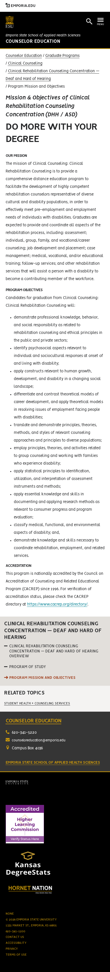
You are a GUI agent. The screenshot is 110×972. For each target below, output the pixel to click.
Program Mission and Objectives (42, 678)
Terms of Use (16, 954)
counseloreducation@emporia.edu (38, 740)
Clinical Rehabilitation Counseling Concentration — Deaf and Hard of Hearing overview (53, 651)
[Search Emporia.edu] (89, 21)
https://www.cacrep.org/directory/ (57, 604)
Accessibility (16, 943)
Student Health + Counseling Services (37, 703)
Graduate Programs (62, 56)
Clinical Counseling (25, 63)
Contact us (15, 937)
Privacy (12, 948)
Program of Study (27, 667)
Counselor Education (33, 41)
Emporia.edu (23, 6)
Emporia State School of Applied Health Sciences (43, 35)
